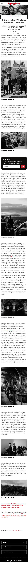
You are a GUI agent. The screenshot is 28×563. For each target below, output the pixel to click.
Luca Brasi (16, 530)
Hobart (11, 530)
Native (21, 530)
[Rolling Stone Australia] (14, 4)
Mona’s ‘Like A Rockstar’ (8, 330)
